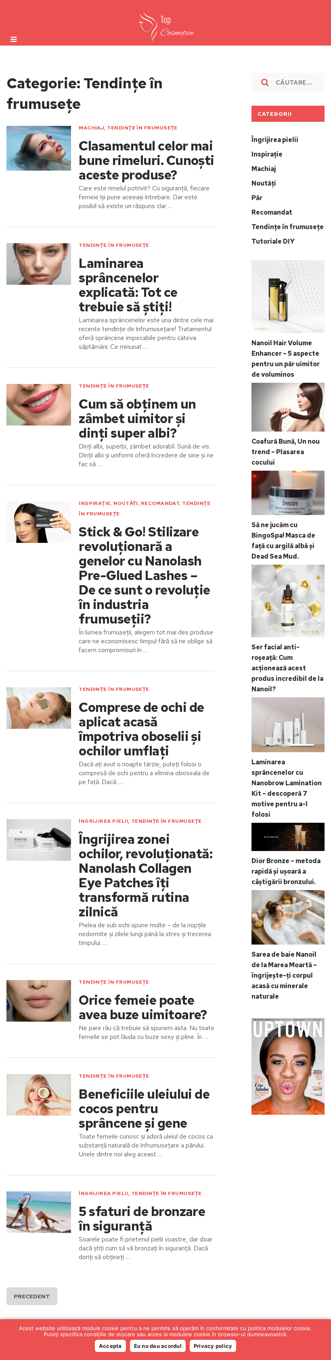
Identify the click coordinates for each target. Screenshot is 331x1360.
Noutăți (125, 503)
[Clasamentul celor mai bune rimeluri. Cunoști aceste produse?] (38, 148)
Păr (256, 198)
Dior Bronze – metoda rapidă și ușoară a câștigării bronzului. (286, 871)
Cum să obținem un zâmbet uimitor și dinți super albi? (137, 418)
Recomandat (160, 503)
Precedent (32, 1296)
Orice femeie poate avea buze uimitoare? (143, 1007)
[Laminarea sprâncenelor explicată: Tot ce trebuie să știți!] (38, 264)
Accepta (110, 1346)
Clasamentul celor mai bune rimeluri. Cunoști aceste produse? (146, 160)
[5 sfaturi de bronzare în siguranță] (38, 1212)
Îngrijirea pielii (103, 821)
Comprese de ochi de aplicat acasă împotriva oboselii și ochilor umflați (141, 729)
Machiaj (91, 128)
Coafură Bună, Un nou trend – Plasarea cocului (285, 452)
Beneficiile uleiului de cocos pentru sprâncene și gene (144, 1109)
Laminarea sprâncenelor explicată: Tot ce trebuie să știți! (128, 285)
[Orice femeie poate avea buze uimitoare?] (38, 1001)
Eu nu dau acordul (158, 1346)
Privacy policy (213, 1346)
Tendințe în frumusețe (142, 128)
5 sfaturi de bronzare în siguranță (142, 1218)
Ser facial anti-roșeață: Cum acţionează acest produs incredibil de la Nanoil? (287, 668)
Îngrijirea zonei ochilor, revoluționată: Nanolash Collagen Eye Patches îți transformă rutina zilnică (145, 875)
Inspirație (95, 503)
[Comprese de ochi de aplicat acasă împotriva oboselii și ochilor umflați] (38, 708)
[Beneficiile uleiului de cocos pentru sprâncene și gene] (38, 1095)
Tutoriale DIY (273, 241)
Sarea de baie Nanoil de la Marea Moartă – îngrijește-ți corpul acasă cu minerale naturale (284, 975)
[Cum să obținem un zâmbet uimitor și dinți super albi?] (38, 405)
